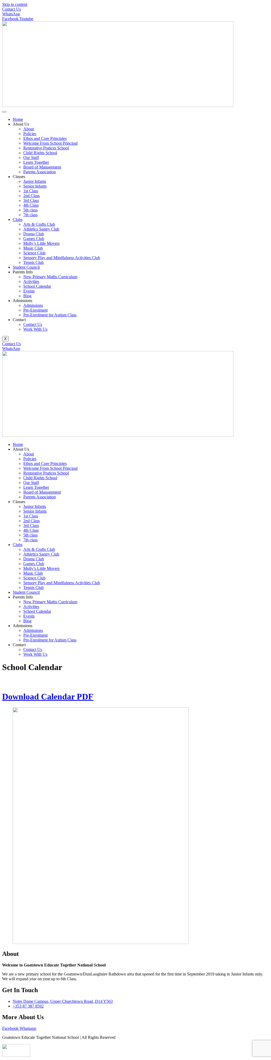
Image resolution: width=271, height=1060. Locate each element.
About (28, 129)
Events (29, 291)
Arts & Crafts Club (39, 224)
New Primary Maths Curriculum (50, 276)
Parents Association (39, 172)
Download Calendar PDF (47, 696)
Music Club (33, 248)
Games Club (33, 238)
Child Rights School (40, 152)
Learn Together (36, 162)
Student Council (26, 267)
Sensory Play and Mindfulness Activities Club (61, 257)
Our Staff (31, 157)
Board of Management (42, 167)
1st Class (30, 191)
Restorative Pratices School (46, 148)
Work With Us (35, 329)
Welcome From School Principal (50, 143)
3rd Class (31, 200)
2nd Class (31, 195)
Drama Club (33, 234)
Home (18, 119)
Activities (31, 281)
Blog (27, 296)
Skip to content (14, 4)
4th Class (31, 205)
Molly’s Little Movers (41, 243)
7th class (30, 214)
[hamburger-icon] (4, 112)
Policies (29, 133)
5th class (30, 210)
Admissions (33, 305)
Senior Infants (35, 186)
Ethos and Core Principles (45, 138)
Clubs (17, 219)
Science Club (34, 253)
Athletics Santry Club (41, 229)
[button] (141, 449)
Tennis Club (33, 262)
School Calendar (37, 286)
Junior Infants (34, 181)
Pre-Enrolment (35, 310)
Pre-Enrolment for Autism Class (49, 315)
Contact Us (32, 324)
